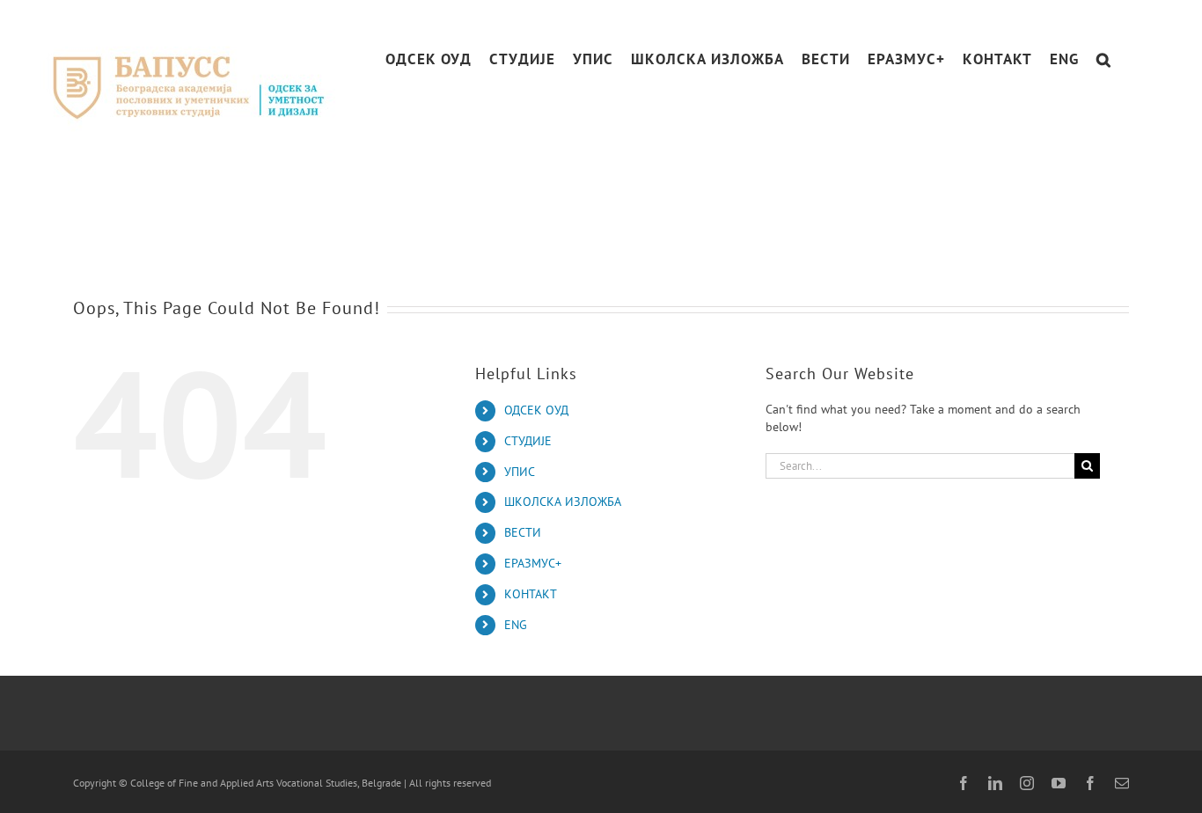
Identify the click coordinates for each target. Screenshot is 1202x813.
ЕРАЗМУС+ (532, 563)
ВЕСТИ (522, 532)
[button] (1103, 59)
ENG (515, 625)
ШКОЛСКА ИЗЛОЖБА (562, 501)
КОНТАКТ (530, 594)
